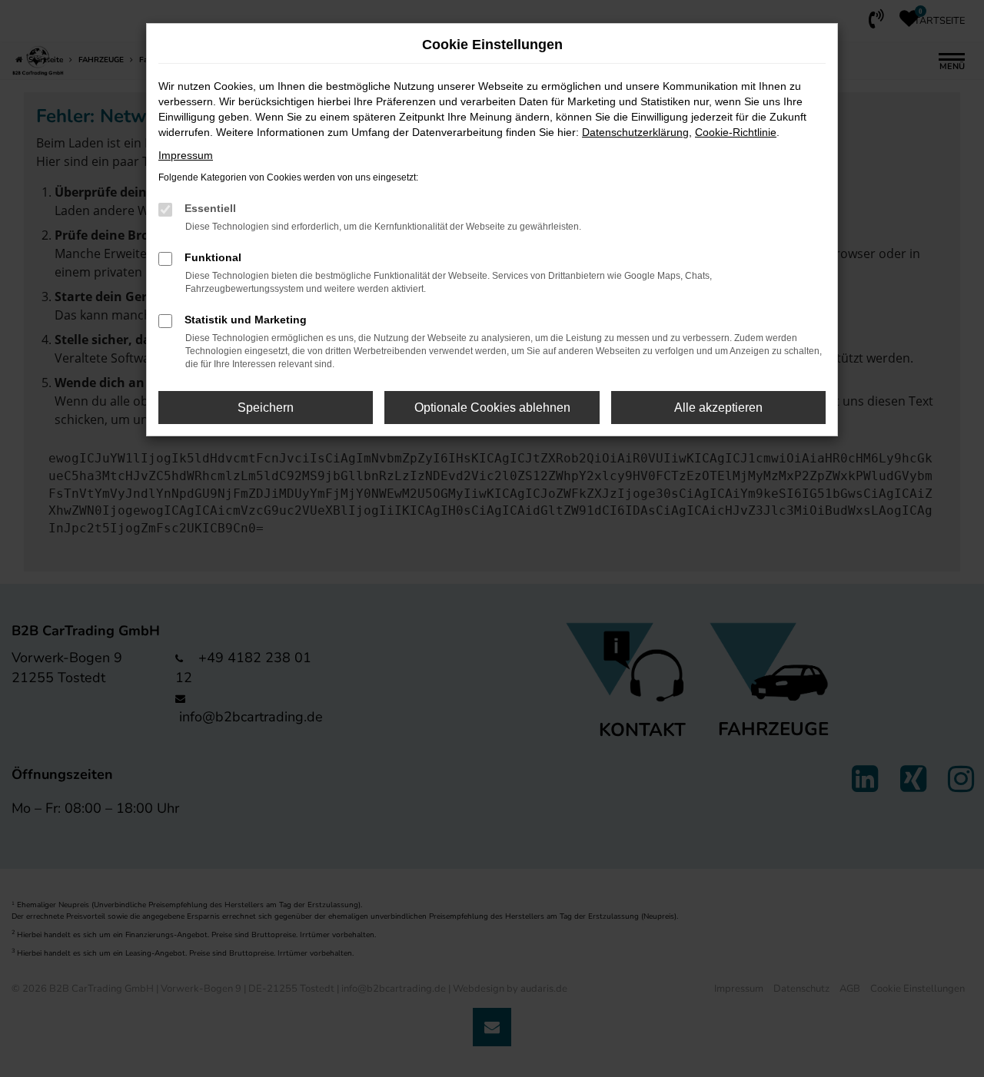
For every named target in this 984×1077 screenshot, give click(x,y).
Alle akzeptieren (718, 407)
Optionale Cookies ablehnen (492, 407)
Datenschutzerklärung (635, 132)
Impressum (185, 155)
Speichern (266, 407)
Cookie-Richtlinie (735, 132)
